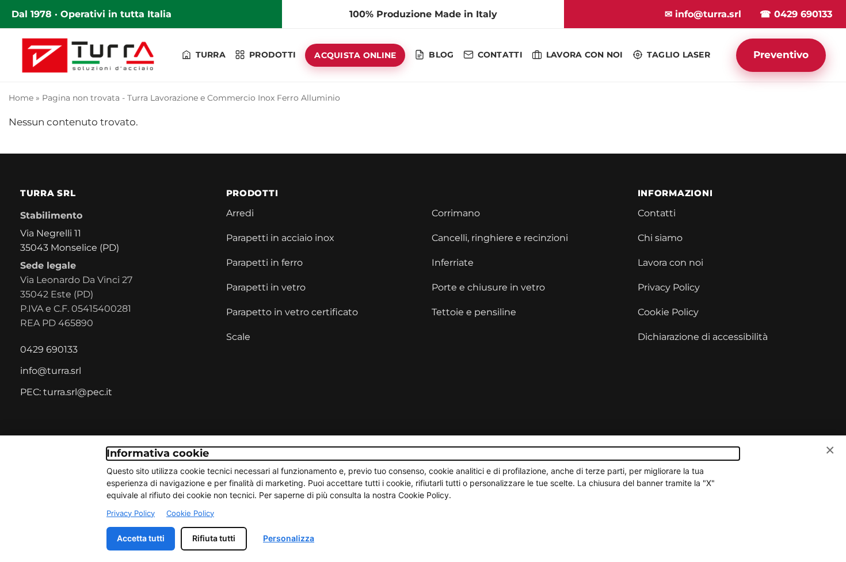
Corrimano (456, 213)
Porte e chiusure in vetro (488, 287)
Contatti (657, 213)
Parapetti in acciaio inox (280, 237)
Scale (238, 336)
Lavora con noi (670, 262)
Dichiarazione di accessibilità (703, 336)
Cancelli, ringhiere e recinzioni (500, 237)
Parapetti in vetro (266, 287)
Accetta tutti (141, 538)
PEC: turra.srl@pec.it (66, 392)
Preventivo (781, 54)
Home (21, 98)
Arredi (240, 213)
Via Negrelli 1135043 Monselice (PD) (69, 240)
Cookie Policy (668, 312)
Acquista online (355, 55)
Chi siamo (660, 237)
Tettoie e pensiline (474, 312)
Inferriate (453, 262)
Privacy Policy (669, 287)
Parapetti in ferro (264, 262)
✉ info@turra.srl (703, 14)
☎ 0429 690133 (796, 14)
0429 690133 (49, 349)
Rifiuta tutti (213, 538)
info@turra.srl (50, 370)
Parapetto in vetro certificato (292, 312)
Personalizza (288, 538)
